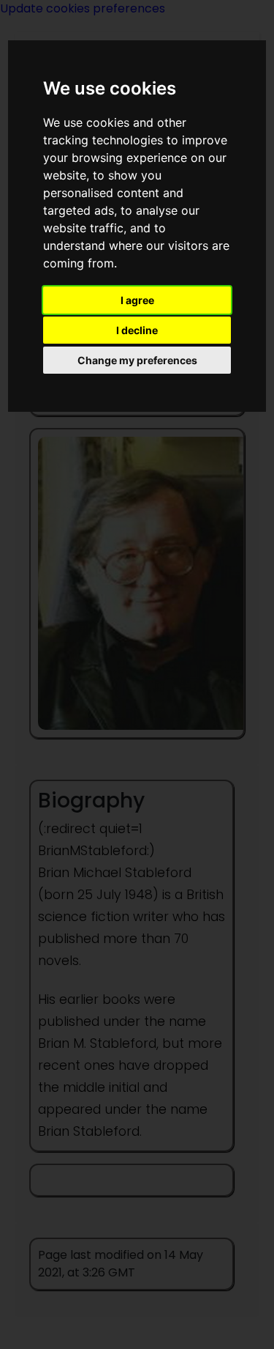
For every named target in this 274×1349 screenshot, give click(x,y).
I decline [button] (137, 330)
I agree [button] (137, 300)
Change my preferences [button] (137, 360)
